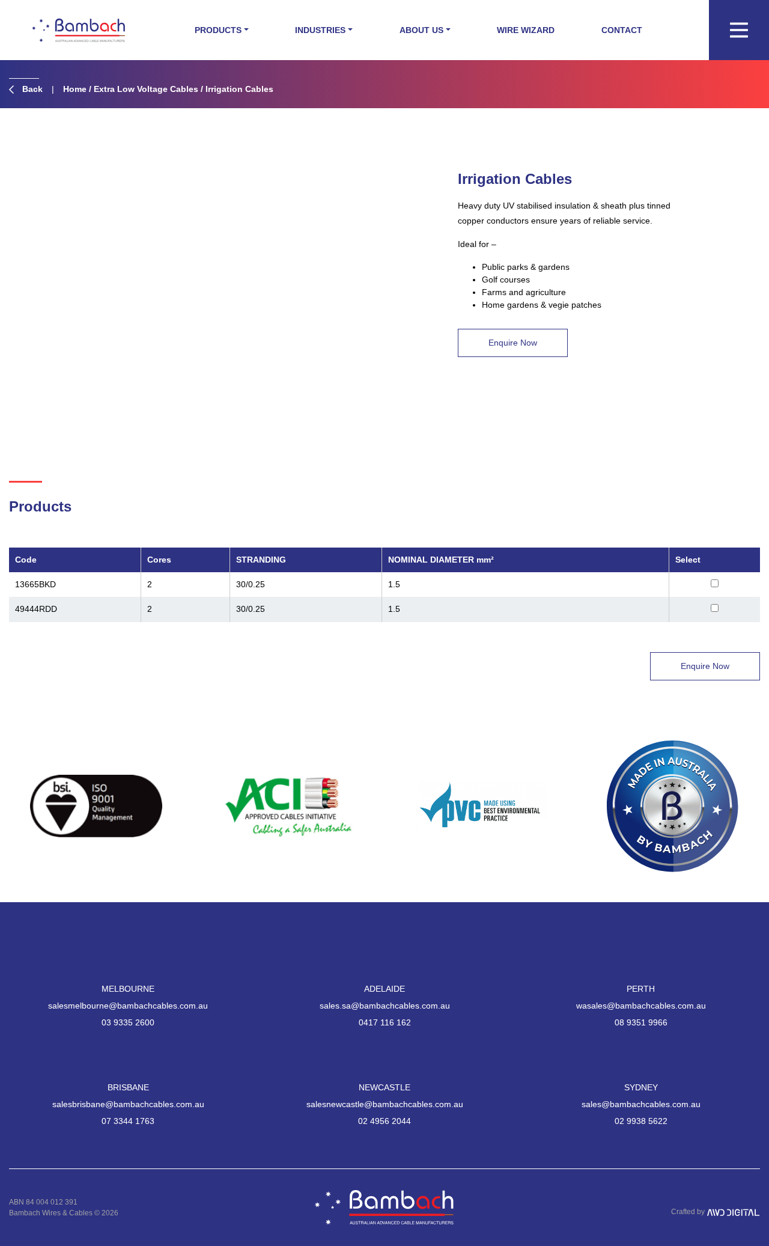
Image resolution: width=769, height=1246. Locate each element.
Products (218, 30)
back (31, 89)
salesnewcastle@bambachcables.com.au (384, 1104)
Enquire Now (512, 342)
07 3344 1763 (128, 1121)
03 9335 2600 (128, 1022)
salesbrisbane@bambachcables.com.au (128, 1104)
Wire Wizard (526, 30)
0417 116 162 (385, 1022)
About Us (421, 30)
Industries (320, 30)
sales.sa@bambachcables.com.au (385, 1005)
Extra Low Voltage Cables (146, 89)
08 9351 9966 (641, 1022)
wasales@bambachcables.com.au (641, 1005)
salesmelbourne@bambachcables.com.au (128, 1005)
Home (75, 89)
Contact (621, 30)
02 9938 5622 (641, 1121)
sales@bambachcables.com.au (641, 1104)
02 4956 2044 (384, 1121)
